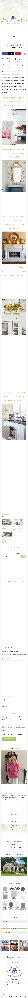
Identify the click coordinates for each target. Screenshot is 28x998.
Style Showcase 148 (5, 528)
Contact (14, 990)
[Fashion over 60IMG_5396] (14, 785)
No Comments (21, 50)
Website (4, 706)
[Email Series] (14, 834)
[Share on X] (11, 53)
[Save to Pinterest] (18, 53)
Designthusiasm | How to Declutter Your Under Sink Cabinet (14, 397)
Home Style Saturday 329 (17, 528)
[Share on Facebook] (5, 53)
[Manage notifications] (3, 994)
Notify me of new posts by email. (13, 734)
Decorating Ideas (18, 581)
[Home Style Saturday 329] (18, 522)
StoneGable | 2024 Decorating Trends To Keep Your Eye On (14, 272)
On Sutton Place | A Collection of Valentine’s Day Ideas (14, 102)
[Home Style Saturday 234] (7, 534)
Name (4, 692)
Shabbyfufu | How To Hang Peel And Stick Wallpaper (14, 153)
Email (4, 699)
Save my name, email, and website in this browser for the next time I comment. (13, 720)
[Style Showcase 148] (7, 522)
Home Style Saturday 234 (6, 541)
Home (14, 988)
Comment (5, 659)
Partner (14, 992)
